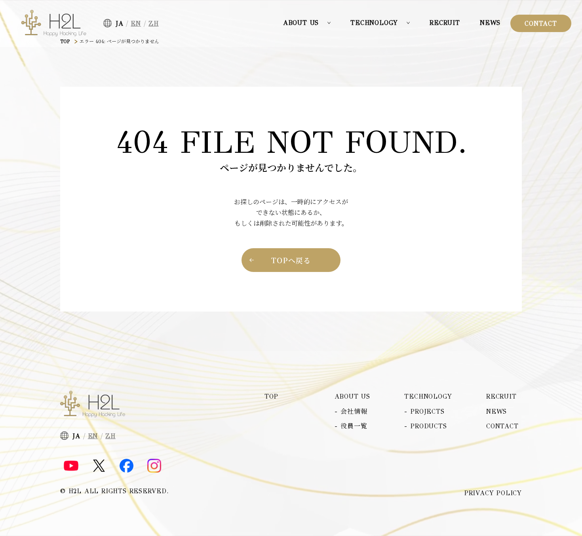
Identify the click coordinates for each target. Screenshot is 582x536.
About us (352, 396)
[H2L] (53, 23)
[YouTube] (71, 465)
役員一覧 (353, 426)
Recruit (445, 23)
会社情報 (353, 411)
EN (136, 23)
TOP (65, 41)
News (490, 23)
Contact (541, 23)
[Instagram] (154, 466)
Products (429, 426)
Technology (428, 396)
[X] (99, 466)
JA (120, 23)
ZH (153, 23)
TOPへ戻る (290, 260)
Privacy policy (493, 493)
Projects (427, 411)
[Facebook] (126, 466)
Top (271, 396)
